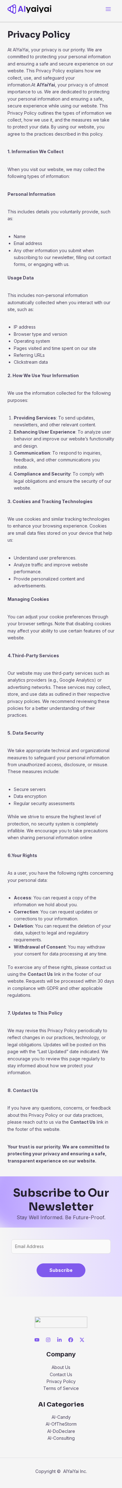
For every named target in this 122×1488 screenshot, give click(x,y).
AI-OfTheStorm (61, 1424)
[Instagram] (48, 1339)
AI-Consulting (61, 1438)
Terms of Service (61, 1388)
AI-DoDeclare (61, 1431)
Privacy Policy (61, 1381)
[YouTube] (36, 1339)
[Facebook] (70, 1339)
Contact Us (61, 1374)
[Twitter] (81, 1339)
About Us (61, 1367)
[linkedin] (59, 1339)
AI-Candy (61, 1417)
